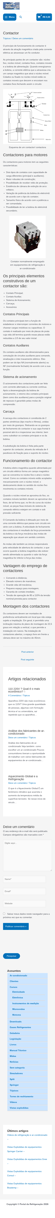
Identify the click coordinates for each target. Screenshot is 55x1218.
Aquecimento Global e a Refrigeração (23, 778)
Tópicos (14, 1091)
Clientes (14, 981)
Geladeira (15, 1033)
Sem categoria (17, 1068)
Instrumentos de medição (25, 1003)
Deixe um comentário (23, 38)
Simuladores (16, 1073)
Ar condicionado (18, 975)
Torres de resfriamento (21, 1096)
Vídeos (13, 1102)
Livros (13, 1044)
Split (12, 1079)
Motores (16, 1015)
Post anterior (27, 652)
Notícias (14, 1062)
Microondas (18, 1009)
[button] (20, 17)
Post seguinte (27, 659)
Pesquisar (11, 956)
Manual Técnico (18, 1050)
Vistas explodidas (19, 1108)
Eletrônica (17, 997)
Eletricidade (18, 992)
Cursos (13, 987)
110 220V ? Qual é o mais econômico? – (24, 690)
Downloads (16, 1021)
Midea (13, 1056)
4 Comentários (14, 695)
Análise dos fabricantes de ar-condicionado (26, 732)
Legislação (15, 1039)
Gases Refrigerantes (20, 1027)
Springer (14, 1085)
